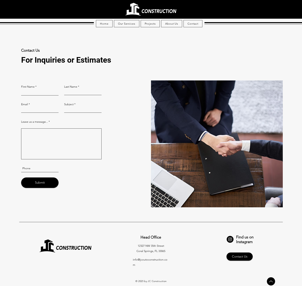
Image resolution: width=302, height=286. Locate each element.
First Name (28, 86)
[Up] (271, 281)
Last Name (70, 86)
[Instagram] (230, 239)
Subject (69, 104)
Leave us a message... (34, 121)
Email (24, 104)
